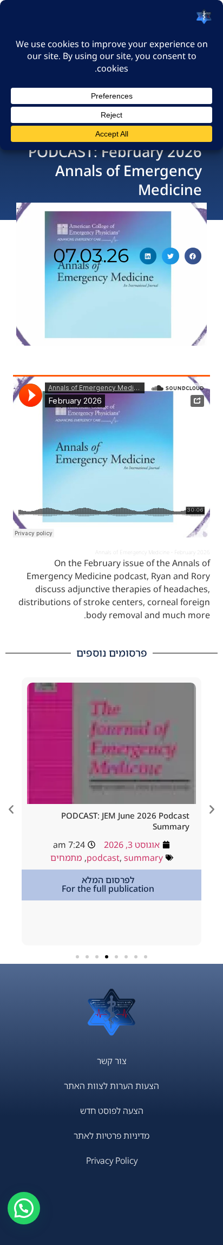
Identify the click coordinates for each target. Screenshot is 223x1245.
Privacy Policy (111, 1160)
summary (143, 858)
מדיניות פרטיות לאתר (111, 1136)
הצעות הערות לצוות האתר (111, 1086)
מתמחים (66, 858)
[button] (193, 256)
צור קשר (112, 1061)
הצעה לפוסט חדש (111, 1111)
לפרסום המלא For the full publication (108, 884)
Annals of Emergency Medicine (132, 552)
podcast (103, 858)
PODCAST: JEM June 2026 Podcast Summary (125, 821)
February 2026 (192, 552)
